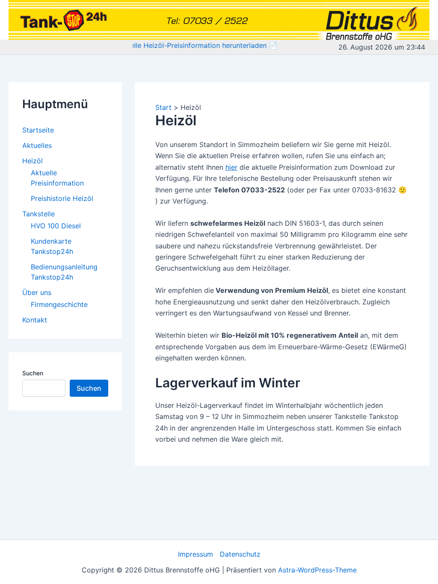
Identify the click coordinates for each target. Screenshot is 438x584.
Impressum (195, 554)
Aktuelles (37, 145)
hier (231, 167)
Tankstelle (38, 213)
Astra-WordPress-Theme (317, 570)
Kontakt (34, 320)
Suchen (32, 373)
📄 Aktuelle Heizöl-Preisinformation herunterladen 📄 (184, 45)
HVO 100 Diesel (56, 225)
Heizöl (32, 160)
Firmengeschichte (59, 304)
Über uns (36, 292)
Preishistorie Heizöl (62, 198)
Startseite (38, 130)
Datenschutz (240, 554)
